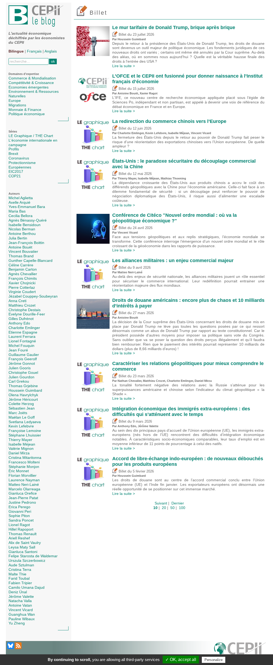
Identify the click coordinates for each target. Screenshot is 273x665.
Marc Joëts (18, 413)
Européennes (20, 167)
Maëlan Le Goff (22, 417)
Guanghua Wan (22, 614)
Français (34, 51)
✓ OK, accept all (180, 659)
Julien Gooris (20, 368)
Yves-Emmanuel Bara (27, 207)
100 (182, 508)
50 (172, 508)
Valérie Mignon (21, 448)
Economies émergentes (29, 87)
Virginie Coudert (22, 292)
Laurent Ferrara (22, 336)
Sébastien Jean (22, 408)
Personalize (213, 660)
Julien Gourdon (21, 377)
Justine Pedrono (22, 502)
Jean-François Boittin (26, 243)
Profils (14, 149)
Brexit (13, 153)
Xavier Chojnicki (22, 283)
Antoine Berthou (22, 233)
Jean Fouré (18, 350)
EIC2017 (16, 171)
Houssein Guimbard (25, 390)
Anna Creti (17, 301)
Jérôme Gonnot (22, 363)
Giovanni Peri (20, 511)
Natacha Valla (20, 601)
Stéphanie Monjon (24, 466)
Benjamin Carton (23, 269)
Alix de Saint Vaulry (25, 542)
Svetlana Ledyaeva (25, 422)
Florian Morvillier (23, 475)
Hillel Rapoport (21, 529)
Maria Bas (17, 211)
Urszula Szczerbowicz (27, 560)
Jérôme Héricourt (23, 399)
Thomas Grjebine (23, 386)
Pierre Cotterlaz (22, 287)
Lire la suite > (123, 66)
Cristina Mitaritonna (25, 457)
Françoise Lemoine (25, 430)
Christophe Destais (25, 310)
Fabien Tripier (20, 583)
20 (164, 508)
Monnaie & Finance (25, 109)
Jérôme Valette (21, 596)
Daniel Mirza (19, 453)
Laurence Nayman (24, 480)
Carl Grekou (19, 381)
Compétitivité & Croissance (31, 83)
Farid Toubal (19, 578)
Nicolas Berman (22, 229)
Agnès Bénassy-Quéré (28, 220)
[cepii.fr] (240, 651)
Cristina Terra (20, 569)
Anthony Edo (19, 323)
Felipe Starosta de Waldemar (33, 556)
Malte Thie (17, 574)
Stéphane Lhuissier (25, 435)
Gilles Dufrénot (21, 319)
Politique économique (27, 114)
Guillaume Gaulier (24, 354)
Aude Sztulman (21, 565)
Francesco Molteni (24, 462)
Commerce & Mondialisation (32, 78)
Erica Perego (19, 507)
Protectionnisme (22, 163)
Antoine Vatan (20, 605)
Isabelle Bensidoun (25, 225)
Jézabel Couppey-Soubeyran (33, 296)
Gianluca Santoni (23, 552)
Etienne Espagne (23, 332)
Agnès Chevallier (23, 274)
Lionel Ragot (19, 525)
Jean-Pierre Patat (23, 498)
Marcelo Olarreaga (24, 489)
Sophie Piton (19, 516)
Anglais (51, 51)
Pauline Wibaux (22, 619)
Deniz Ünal (18, 592)
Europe (15, 100)
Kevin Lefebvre (21, 426)
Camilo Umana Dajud (27, 587)
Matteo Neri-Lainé (24, 484)
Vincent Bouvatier (23, 251)
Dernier (177, 503)
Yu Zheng (17, 623)
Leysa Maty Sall (22, 547)
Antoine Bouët (20, 247)
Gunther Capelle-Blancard (31, 260)
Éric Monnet (19, 471)
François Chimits (23, 278)
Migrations (17, 105)
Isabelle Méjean (22, 444)
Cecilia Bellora (21, 216)
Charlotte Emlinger (24, 328)
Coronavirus (19, 158)
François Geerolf (23, 359)
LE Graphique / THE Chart (31, 136)
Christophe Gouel (23, 372)
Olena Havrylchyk (23, 395)
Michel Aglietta (21, 198)
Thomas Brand (21, 256)
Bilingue (16, 51)
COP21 (15, 176)
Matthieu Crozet (22, 305)
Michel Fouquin (21, 345)
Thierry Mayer (20, 440)
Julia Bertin (18, 238)
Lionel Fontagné (22, 341)
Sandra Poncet (21, 520)
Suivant (161, 503)
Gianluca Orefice (23, 493)
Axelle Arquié (19, 202)
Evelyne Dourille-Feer (27, 314)
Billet (122, 35)
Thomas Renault (23, 534)
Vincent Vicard (21, 610)
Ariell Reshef (19, 538)
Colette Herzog (21, 404)
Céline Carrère (21, 265)
